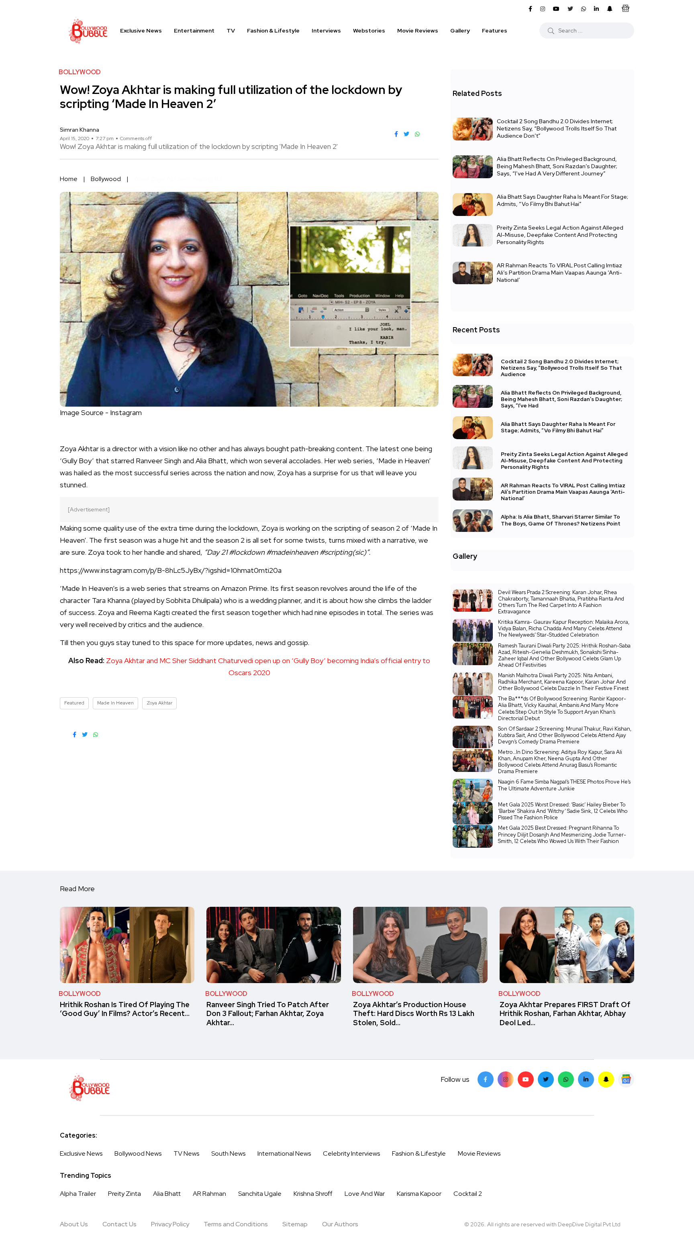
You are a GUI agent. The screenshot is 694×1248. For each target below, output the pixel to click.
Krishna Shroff (313, 1193)
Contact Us (119, 1224)
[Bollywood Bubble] (88, 30)
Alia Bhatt (167, 1193)
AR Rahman (209, 1193)
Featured (74, 703)
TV (231, 30)
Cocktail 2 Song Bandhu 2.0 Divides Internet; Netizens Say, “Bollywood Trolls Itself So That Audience (561, 368)
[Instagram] (506, 1079)
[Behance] (626, 1079)
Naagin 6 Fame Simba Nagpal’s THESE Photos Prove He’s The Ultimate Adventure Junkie (564, 785)
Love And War (365, 1193)
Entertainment (194, 30)
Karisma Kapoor (419, 1193)
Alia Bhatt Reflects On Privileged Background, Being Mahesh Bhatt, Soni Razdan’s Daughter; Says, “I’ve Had (561, 399)
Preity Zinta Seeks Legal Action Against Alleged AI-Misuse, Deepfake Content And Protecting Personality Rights (560, 235)
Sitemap (295, 1224)
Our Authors (340, 1224)
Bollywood (106, 179)
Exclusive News (141, 30)
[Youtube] (526, 1079)
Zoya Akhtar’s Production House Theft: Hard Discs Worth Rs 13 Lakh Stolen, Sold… (413, 1013)
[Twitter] (546, 1079)
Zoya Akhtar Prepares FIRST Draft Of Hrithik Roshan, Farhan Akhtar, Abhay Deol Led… (565, 1013)
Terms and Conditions (236, 1224)
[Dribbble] (606, 1079)
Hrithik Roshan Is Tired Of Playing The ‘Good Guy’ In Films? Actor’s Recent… (125, 1009)
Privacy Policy (170, 1224)
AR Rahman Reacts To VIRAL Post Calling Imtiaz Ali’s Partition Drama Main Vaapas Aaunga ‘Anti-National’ (559, 272)
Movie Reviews (417, 30)
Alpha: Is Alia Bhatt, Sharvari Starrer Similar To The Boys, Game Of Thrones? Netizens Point (561, 520)
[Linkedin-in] (586, 1079)
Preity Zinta (124, 1193)
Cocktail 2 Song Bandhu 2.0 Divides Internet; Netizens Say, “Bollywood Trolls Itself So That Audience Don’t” (556, 128)
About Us (74, 1224)
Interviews (326, 30)
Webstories (369, 30)
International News (284, 1153)
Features (494, 30)
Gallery (460, 30)
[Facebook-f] (486, 1079)
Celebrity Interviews (351, 1153)
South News (228, 1153)
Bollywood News (137, 1153)
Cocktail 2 (467, 1193)
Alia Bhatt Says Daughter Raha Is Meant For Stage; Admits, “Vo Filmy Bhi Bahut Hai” (562, 200)
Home (69, 179)
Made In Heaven (115, 703)
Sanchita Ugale (260, 1193)
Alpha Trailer (78, 1193)
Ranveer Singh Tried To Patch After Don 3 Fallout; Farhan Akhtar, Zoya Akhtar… (267, 1013)
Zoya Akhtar (159, 703)
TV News (186, 1153)
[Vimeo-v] (566, 1079)
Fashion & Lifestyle (273, 30)
